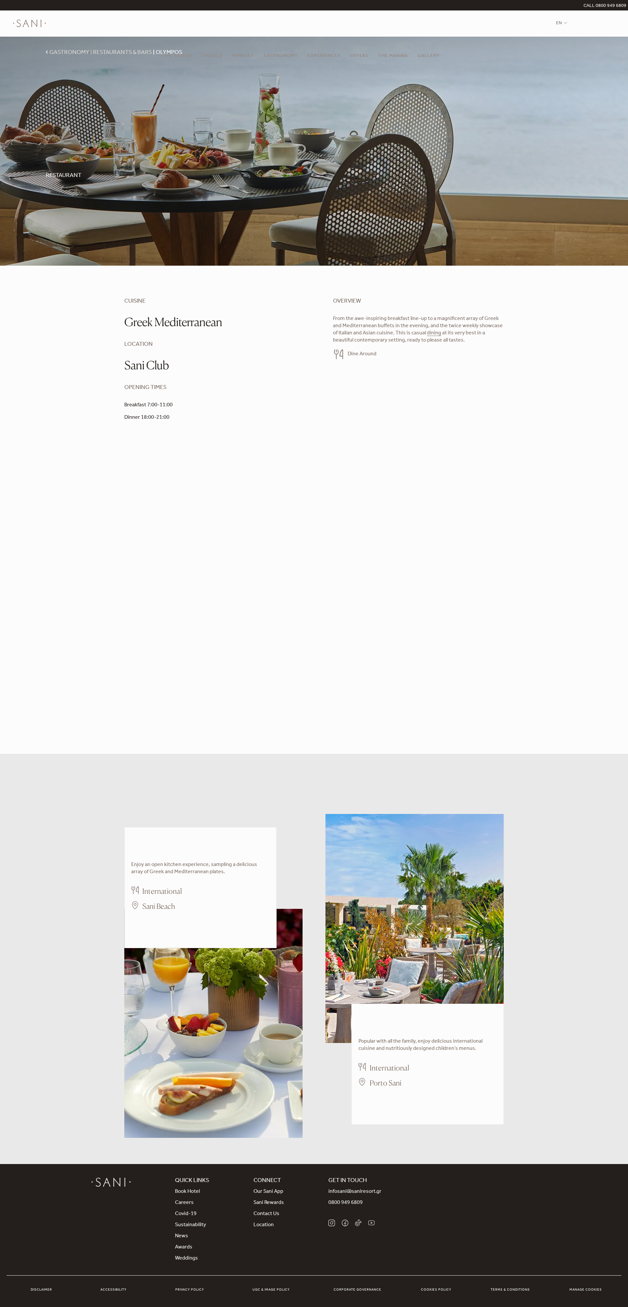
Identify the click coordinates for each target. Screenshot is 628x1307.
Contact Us (266, 1214)
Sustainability (190, 1225)
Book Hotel (187, 1191)
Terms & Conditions (510, 1290)
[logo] (29, 23)
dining (434, 333)
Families (243, 56)
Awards (183, 1247)
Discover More (148, 925)
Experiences (324, 56)
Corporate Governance (357, 1290)
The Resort (178, 56)
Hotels (212, 56)
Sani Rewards (268, 1203)
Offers (359, 56)
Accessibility (113, 1290)
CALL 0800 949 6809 (605, 6)
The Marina (393, 56)
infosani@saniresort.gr (354, 1191)
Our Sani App (268, 1191)
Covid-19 (186, 1214)
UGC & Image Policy (271, 1290)
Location (263, 1225)
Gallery (429, 56)
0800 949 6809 (345, 1203)
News (181, 1236)
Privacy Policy (189, 1290)
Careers (184, 1203)
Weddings (186, 1258)
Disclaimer (41, 1290)
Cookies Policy (436, 1290)
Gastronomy (281, 56)
